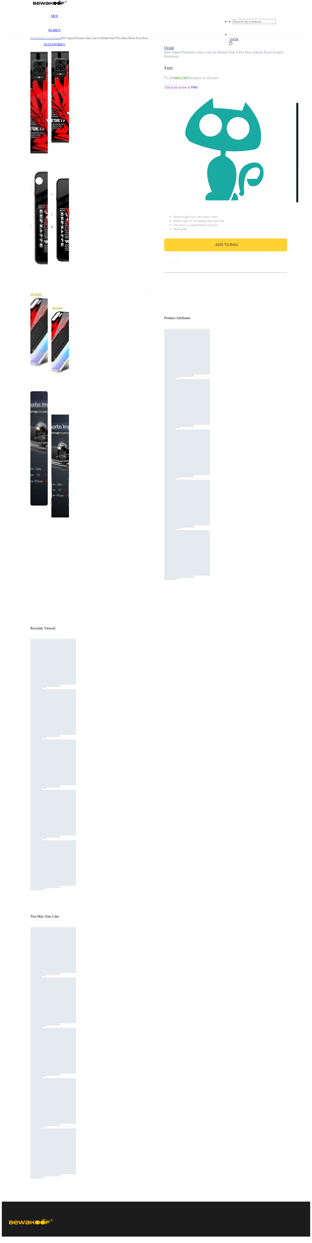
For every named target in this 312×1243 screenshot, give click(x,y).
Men (54, 16)
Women (54, 30)
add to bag (226, 245)
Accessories (54, 44)
